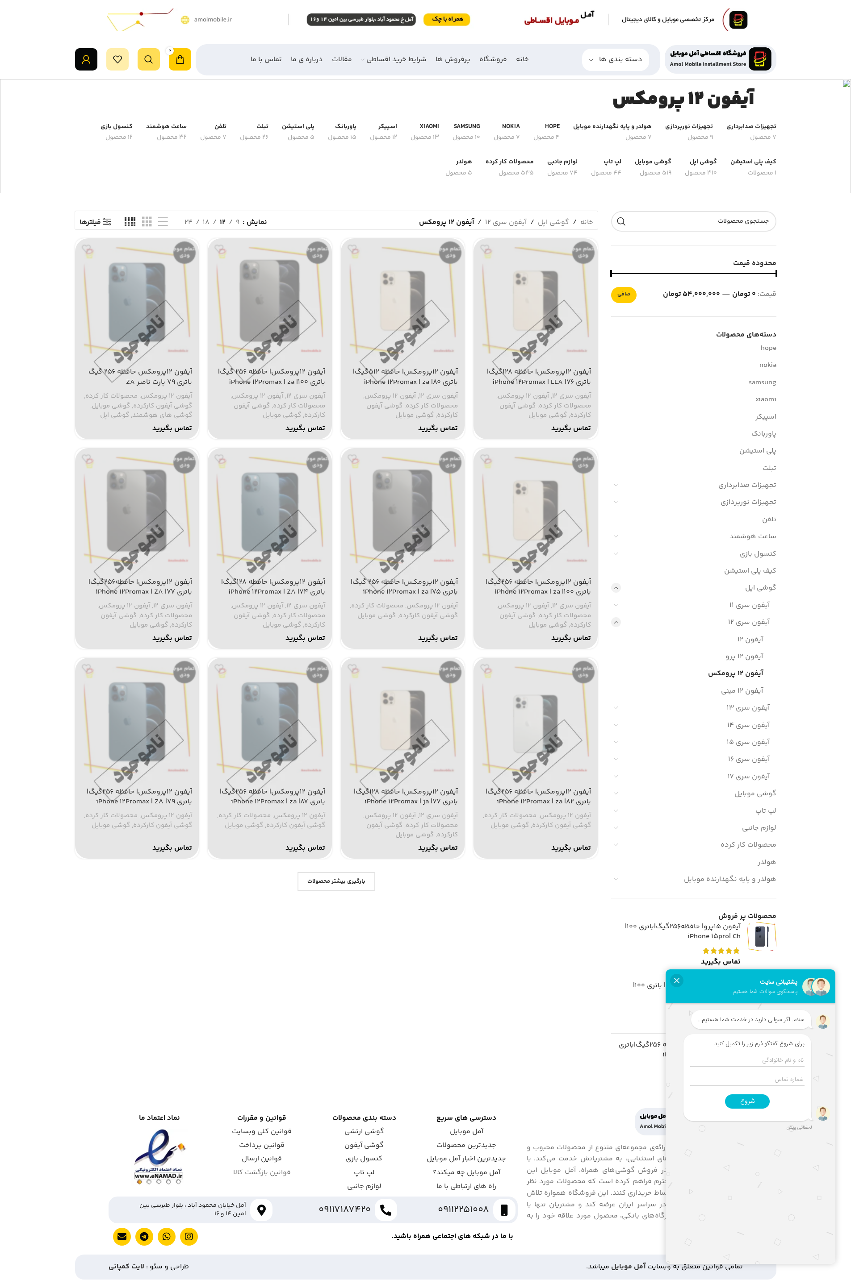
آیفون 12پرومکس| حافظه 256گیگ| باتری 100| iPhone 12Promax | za (538, 587)
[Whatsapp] (167, 1237)
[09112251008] (504, 1210)
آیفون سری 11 (749, 605)
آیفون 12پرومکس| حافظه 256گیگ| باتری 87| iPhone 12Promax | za (272, 796)
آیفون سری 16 (749, 759)
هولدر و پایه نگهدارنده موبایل (730, 879)
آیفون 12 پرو (744, 656)
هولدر (767, 862)
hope (768, 348)
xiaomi (765, 399)
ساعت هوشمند (752, 536)
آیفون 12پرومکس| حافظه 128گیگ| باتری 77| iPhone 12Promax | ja (406, 796)
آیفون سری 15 (748, 742)
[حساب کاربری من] (86, 59)
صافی (623, 294)
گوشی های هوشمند (162, 415)
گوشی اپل (760, 588)
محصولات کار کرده (748, 845)
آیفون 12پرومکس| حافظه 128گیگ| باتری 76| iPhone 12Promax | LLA (539, 376)
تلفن (769, 519)
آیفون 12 (750, 639)
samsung (762, 382)
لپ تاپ (765, 811)
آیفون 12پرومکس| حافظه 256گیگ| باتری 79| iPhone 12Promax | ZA (139, 796)
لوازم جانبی (759, 828)
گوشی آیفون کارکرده (162, 406)
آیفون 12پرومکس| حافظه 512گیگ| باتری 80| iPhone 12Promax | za (405, 376)
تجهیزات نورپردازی (748, 502)
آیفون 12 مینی (742, 691)
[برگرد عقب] (765, 99)
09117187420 (345, 1210)
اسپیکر (765, 417)
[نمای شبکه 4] (130, 222)
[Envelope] (122, 1237)
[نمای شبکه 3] (147, 222)
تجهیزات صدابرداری (747, 485)
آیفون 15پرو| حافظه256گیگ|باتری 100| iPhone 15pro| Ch (683, 932)
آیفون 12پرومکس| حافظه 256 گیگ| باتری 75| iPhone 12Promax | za (404, 587)
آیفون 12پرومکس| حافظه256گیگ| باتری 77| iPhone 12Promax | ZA (140, 587)
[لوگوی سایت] (720, 59)
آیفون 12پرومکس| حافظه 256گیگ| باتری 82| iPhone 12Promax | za (538, 796)
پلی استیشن (757, 451)
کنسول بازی (758, 554)
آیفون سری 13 (748, 708)
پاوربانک (763, 434)
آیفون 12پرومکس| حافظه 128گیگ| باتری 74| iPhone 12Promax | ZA (273, 587)
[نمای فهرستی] (163, 222)
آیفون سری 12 (749, 622)
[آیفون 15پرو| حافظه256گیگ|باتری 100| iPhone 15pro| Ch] (761, 945)
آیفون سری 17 (749, 776)
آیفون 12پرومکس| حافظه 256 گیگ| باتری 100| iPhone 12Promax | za (271, 376)
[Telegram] (144, 1237)
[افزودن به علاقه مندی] (485, 248)
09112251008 (463, 1210)
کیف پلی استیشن (750, 571)
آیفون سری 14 (748, 725)
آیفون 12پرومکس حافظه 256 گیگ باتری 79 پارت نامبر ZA (140, 376)
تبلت (769, 468)
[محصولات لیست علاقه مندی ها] (117, 59)
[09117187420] (386, 1210)
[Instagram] (189, 1237)
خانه (586, 222)
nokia (767, 365)
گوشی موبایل (755, 793)
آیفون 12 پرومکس (735, 673)
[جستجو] (148, 59)
